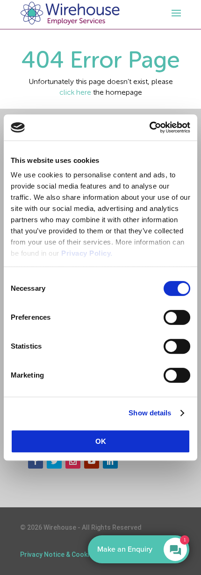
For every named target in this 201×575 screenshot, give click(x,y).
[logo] (70, 13)
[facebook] (35, 461)
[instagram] (72, 461)
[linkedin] (110, 461)
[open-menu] (175, 13)
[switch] (177, 317)
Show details (150, 413)
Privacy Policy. (87, 253)
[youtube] (91, 461)
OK (100, 441)
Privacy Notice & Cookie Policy (66, 554)
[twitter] (54, 461)
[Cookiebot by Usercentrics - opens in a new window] (149, 127)
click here (75, 92)
